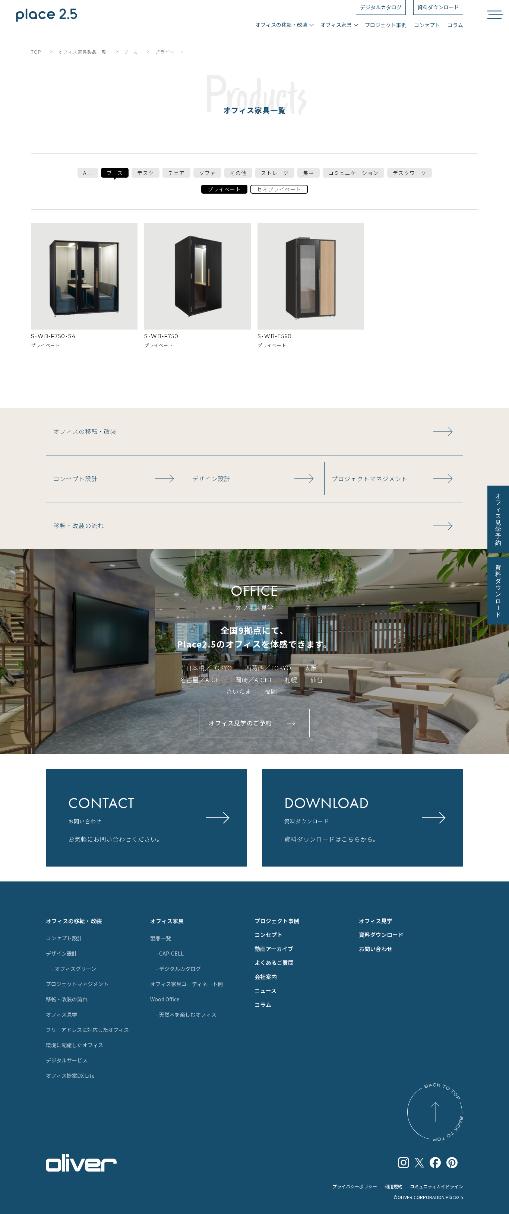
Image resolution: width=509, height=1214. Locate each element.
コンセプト (427, 25)
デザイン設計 (61, 953)
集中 (308, 173)
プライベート (224, 189)
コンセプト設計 (64, 938)
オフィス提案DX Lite (70, 1075)
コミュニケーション (353, 173)
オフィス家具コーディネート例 (186, 984)
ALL (87, 173)
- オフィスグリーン (73, 968)
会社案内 (266, 977)
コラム (455, 25)
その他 (238, 173)
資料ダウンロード (381, 934)
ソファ (207, 173)
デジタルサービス (67, 1060)
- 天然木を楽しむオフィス (186, 1014)
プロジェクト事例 (386, 25)
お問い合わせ (375, 949)
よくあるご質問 (274, 962)
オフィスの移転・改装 (74, 921)
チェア (176, 173)
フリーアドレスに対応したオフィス (87, 1029)
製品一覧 (160, 938)
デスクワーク (409, 173)
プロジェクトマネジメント (77, 984)
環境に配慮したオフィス (74, 1045)
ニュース (265, 990)
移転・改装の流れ (67, 999)
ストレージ (275, 173)
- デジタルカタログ (178, 968)
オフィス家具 (167, 921)
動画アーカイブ (274, 949)
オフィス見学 (61, 1014)
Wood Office (165, 999)
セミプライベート (279, 189)
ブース (115, 173)
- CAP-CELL (170, 953)
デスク (145, 173)
